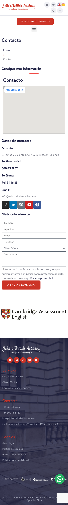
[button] (34, 29)
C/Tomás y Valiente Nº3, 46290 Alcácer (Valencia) (31, 154)
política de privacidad (40, 278)
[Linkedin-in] (13, 205)
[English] (59, 4)
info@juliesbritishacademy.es (19, 196)
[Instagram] (53, 10)
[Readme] (60, 10)
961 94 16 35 (10, 182)
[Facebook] (47, 5)
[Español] (64, 4)
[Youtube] (53, 5)
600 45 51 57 (10, 168)
